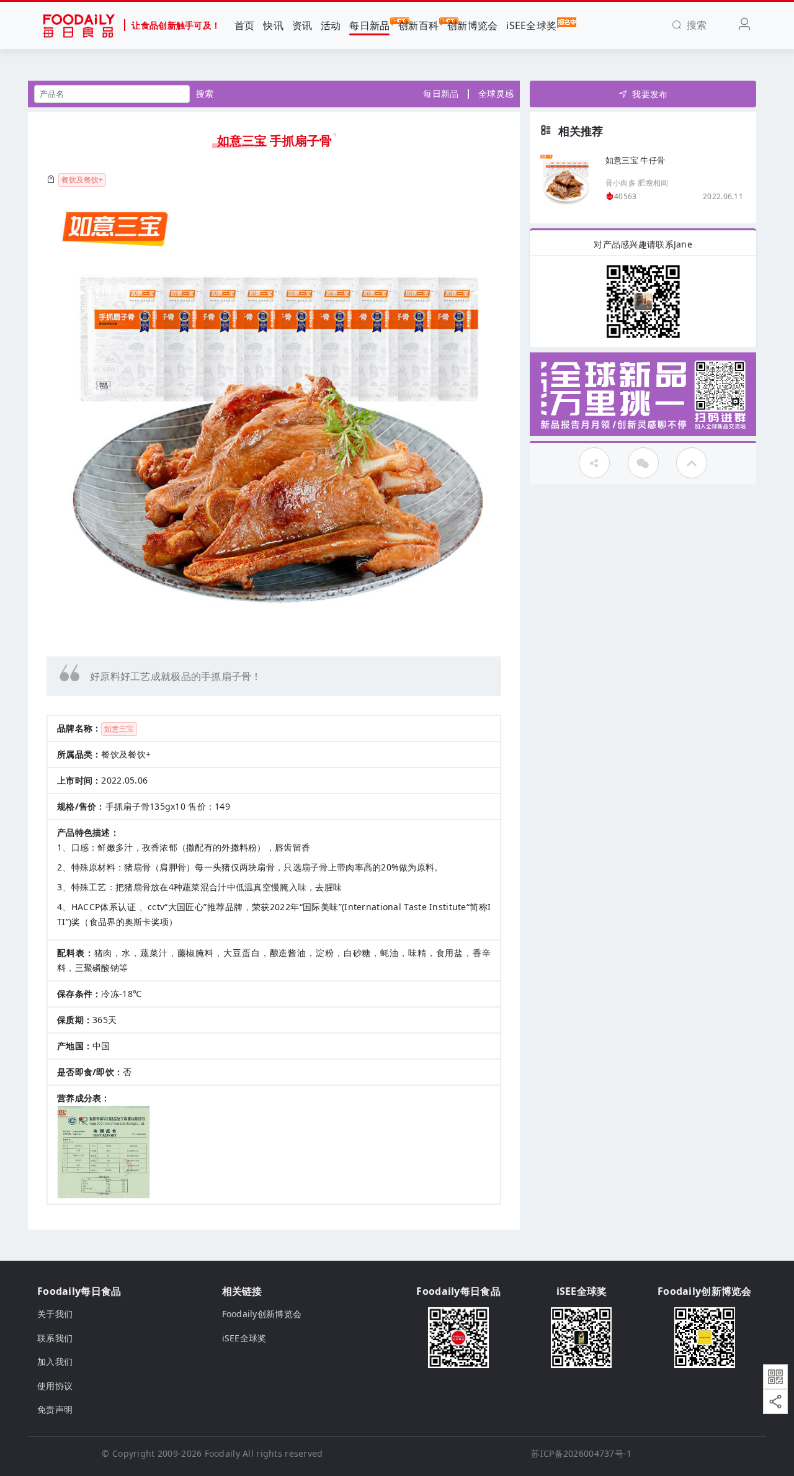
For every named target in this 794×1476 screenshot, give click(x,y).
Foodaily (222, 1453)
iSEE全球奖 (531, 25)
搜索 (205, 93)
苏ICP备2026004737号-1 (581, 1453)
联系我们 (55, 1338)
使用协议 (55, 1386)
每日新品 (369, 25)
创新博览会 (472, 25)
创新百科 (418, 25)
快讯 (273, 25)
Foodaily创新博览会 (262, 1314)
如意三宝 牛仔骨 (635, 159)
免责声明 (55, 1409)
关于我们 (55, 1314)
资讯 (302, 25)
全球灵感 (496, 93)
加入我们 (55, 1361)
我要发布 (649, 94)
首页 (244, 25)
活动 (331, 25)
